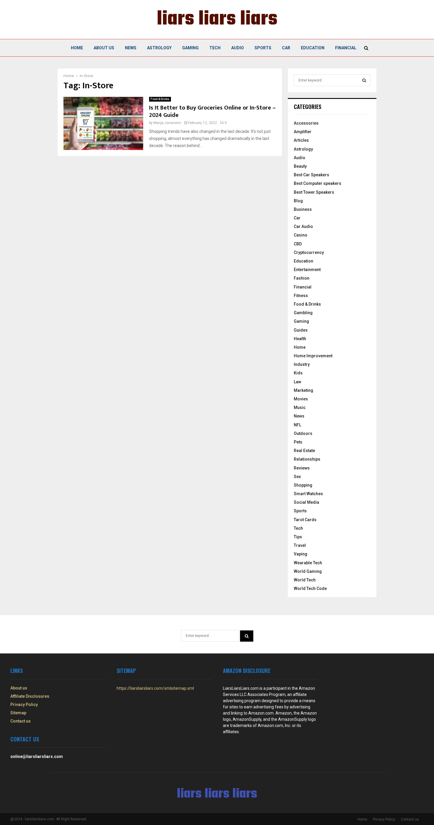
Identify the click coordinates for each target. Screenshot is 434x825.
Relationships (307, 459)
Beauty (300, 166)
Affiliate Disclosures (29, 696)
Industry (302, 364)
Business (303, 209)
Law (297, 381)
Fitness (301, 295)
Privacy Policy (24, 704)
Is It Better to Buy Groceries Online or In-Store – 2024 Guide (212, 111)
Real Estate (304, 450)
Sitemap (18, 712)
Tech (215, 47)
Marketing (303, 390)
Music (300, 407)
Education (312, 47)
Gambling (303, 312)
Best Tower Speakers (314, 192)
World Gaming (308, 571)
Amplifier (302, 131)
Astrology (159, 47)
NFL (297, 425)
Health (300, 338)
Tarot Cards (305, 519)
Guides (301, 330)
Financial (345, 47)
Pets (298, 442)
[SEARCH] (364, 80)
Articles (301, 140)
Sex (297, 476)
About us (104, 47)
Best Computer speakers (317, 183)
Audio (237, 47)
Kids (298, 373)
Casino (300, 235)
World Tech (305, 580)
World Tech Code (310, 588)
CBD (298, 244)
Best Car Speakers (311, 174)
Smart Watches (308, 493)
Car (286, 47)
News (130, 47)
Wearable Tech (308, 562)
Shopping (303, 485)
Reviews (302, 468)
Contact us (20, 721)
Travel (300, 545)
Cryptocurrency (309, 252)
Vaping (300, 554)
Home (77, 47)
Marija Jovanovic (167, 123)
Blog (298, 200)
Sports (262, 47)
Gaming (190, 47)
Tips (298, 536)
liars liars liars (217, 19)
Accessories (306, 123)
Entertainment (307, 269)
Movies (301, 399)
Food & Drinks (160, 99)
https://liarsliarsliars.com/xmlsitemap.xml (155, 688)
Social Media (306, 502)
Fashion (301, 278)
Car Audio (303, 226)
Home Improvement (313, 355)
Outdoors (303, 433)
